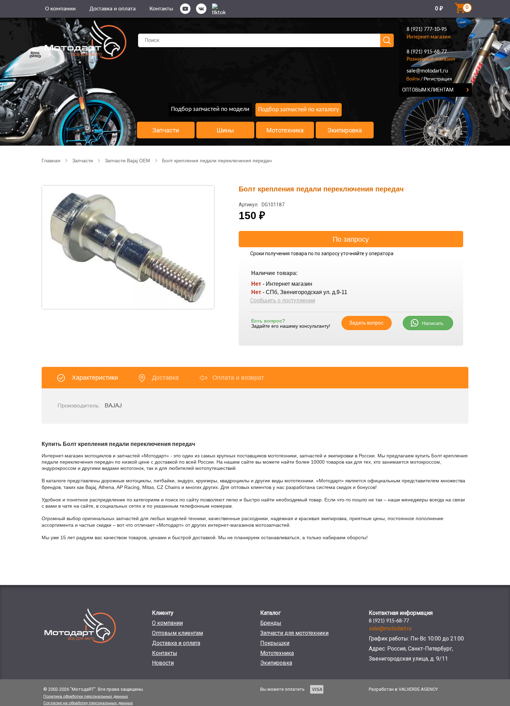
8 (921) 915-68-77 (427, 52)
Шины (225, 130)
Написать (432, 323)
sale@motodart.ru (427, 71)
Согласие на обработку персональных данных (88, 702)
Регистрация (438, 78)
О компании (60, 9)
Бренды (270, 623)
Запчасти (165, 130)
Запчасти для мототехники (294, 633)
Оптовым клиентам (177, 633)
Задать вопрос (366, 323)
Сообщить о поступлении (282, 300)
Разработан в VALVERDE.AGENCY (403, 689)
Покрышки (274, 643)
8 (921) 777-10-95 (427, 29)
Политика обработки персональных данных (85, 696)
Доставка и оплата (113, 9)
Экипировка (345, 130)
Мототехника (285, 130)
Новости (163, 663)
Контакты (161, 9)
